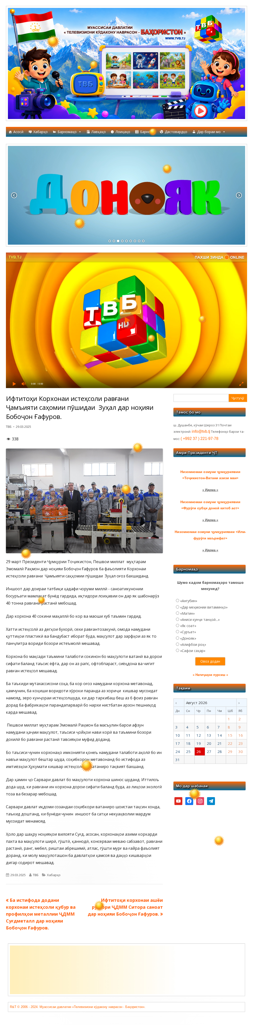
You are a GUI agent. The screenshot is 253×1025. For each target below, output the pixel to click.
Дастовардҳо (176, 131)
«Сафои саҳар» (192, 650)
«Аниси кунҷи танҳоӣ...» (200, 619)
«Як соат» (188, 625)
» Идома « (210, 490)
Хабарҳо (40, 131)
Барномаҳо (67, 131)
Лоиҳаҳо (123, 131)
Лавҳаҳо (98, 131)
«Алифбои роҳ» (193, 644)
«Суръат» (188, 632)
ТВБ (9, 426)
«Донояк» (188, 638)
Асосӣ (18, 131)
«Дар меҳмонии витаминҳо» (204, 607)
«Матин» (187, 613)
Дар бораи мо (209, 131)
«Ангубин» (188, 600)
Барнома (147, 131)
